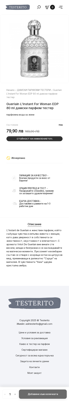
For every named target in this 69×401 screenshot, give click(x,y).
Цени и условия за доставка (34, 332)
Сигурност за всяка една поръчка (35, 355)
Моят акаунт (34, 373)
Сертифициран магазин (34, 349)
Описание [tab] (34, 224)
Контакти (34, 367)
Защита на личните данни (34, 361)
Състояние (12, 124)
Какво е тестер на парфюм (34, 344)
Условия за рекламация (34, 338)
